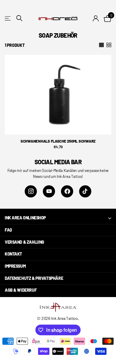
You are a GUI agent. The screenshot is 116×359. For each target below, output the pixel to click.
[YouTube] (49, 191)
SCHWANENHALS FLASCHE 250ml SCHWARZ (58, 141)
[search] (19, 18)
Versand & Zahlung (24, 242)
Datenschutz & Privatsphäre (34, 278)
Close (58, 218)
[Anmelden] (96, 18)
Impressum (15, 266)
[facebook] (67, 191)
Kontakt (13, 253)
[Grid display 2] (108, 45)
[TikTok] (85, 191)
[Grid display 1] (101, 45)
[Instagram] (31, 191)
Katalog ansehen (8, 18)
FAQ (8, 229)
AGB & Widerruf (21, 290)
